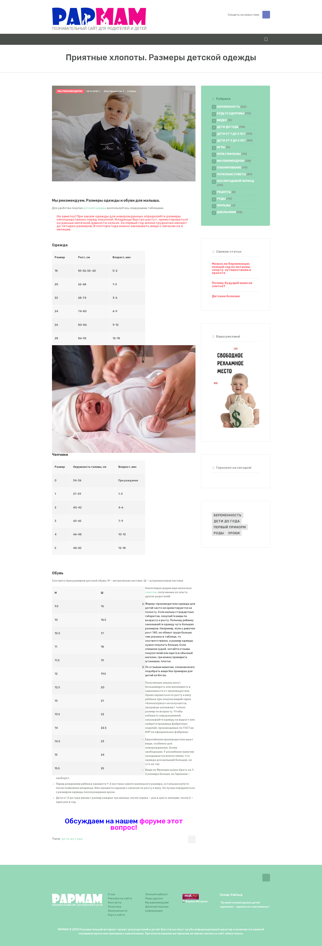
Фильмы (224, 205)
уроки (234, 533)
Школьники (226, 212)
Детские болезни (226, 296)
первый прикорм (230, 527)
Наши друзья (154, 898)
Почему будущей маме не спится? (232, 285)
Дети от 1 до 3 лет (231, 133)
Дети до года (228, 127)
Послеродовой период (235, 181)
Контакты (114, 902)
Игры (221, 147)
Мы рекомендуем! (70, 91)
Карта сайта (116, 915)
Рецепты (224, 192)
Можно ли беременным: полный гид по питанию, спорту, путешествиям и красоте (231, 268)
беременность (228, 515)
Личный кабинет (156, 894)
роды (219, 533)
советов (151, 592)
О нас (111, 894)
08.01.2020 (92, 91)
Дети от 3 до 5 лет (231, 140)
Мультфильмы (229, 154)
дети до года (72, 839)
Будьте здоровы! (230, 113)
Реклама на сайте (120, 898)
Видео (222, 120)
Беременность (228, 106)
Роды (221, 198)
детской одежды (94, 208)
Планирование (229, 167)
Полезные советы (231, 174)
